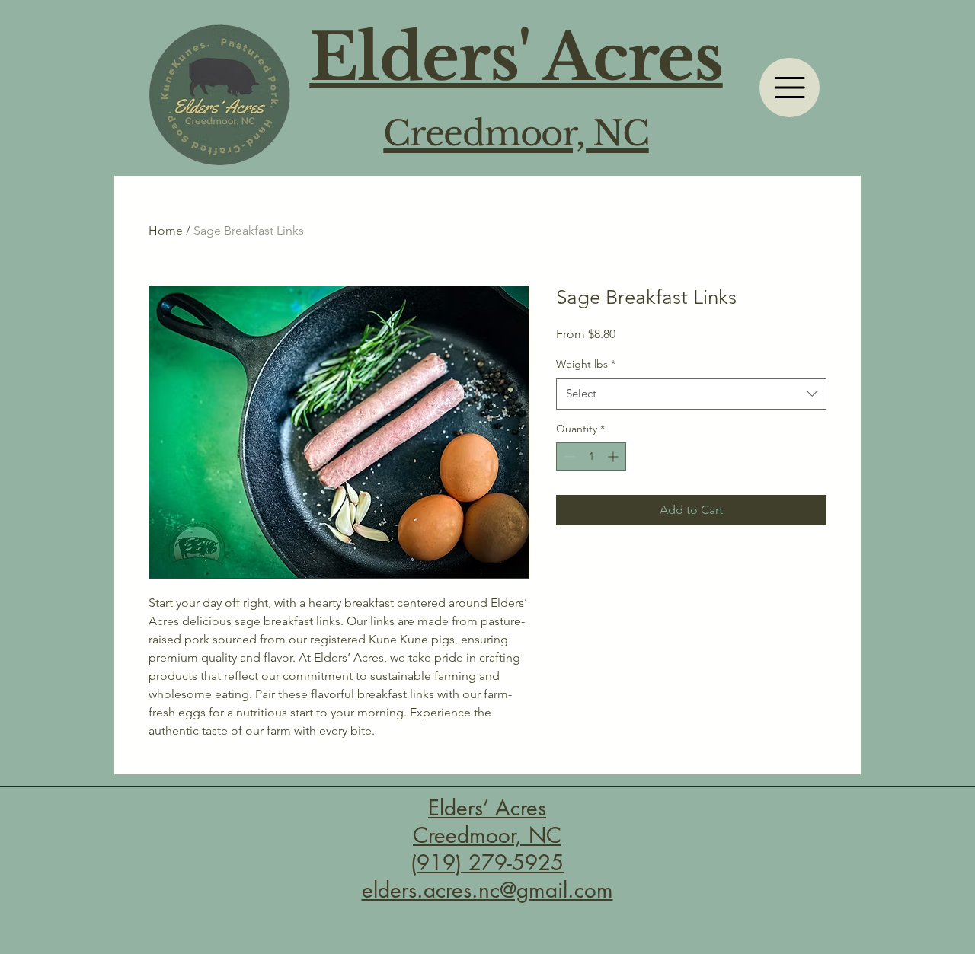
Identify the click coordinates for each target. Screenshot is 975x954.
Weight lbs (585, 364)
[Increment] (614, 456)
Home (166, 230)
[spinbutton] (591, 456)
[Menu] (789, 87)
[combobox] (691, 394)
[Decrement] (567, 456)
